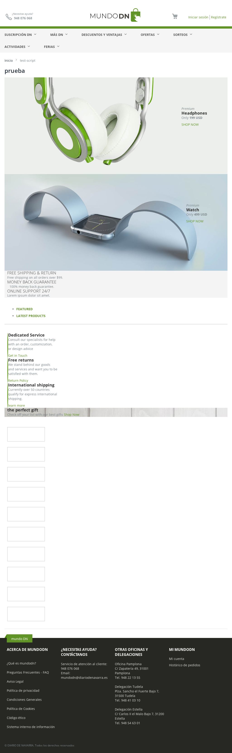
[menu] (116, 41)
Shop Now (71, 414)
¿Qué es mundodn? (21, 663)
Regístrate (218, 17)
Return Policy (18, 380)
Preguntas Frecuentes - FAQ (28, 672)
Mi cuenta (176, 659)
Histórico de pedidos (184, 665)
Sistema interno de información (31, 727)
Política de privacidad (23, 690)
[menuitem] (20, 35)
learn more (16, 405)
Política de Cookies (21, 708)
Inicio (9, 60)
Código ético (16, 718)
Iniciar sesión (198, 17)
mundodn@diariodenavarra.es (84, 677)
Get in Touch (17, 355)
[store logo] (116, 15)
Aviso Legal (15, 681)
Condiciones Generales (24, 699)
